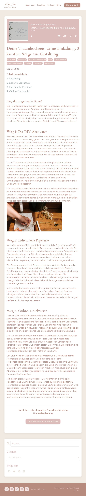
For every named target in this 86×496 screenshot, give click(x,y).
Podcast (50, 5)
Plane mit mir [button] (72, 5)
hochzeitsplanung (60, 59)
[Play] (31, 36)
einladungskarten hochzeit (37, 59)
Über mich (30, 5)
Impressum (59, 488)
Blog (59, 5)
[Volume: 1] (75, 36)
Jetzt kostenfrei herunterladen (43, 421)
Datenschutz (73, 488)
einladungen (22, 59)
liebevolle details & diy (14, 63)
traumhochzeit (49, 63)
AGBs (76, 491)
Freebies (41, 5)
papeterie (28, 63)
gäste (50, 59)
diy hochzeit (11, 59)
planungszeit (38, 63)
